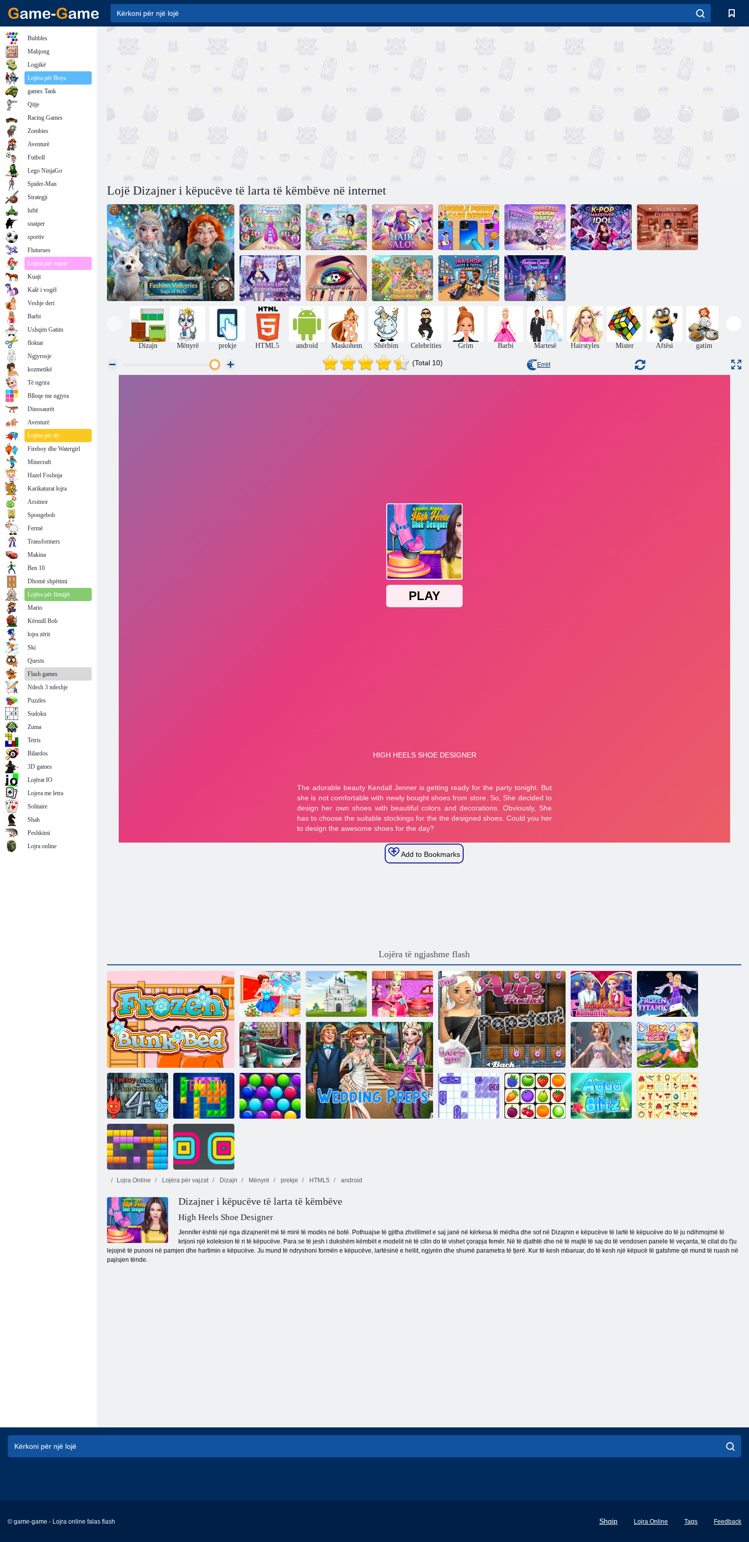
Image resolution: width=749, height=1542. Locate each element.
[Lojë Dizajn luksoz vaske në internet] (270, 1045)
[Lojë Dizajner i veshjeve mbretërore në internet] (601, 1045)
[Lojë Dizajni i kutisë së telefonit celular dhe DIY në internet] (468, 227)
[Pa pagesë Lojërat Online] (53, 13)
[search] (700, 13)
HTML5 (319, 1180)
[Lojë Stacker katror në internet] (203, 1147)
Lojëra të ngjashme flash (424, 954)
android (350, 1180)
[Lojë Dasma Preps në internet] (369, 1070)
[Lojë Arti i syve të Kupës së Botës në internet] (336, 278)
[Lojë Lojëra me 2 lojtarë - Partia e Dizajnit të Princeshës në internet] (535, 227)
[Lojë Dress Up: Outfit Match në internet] (270, 278)
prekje (288, 1180)
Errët (543, 364)
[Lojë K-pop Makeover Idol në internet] (601, 227)
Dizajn (227, 1180)
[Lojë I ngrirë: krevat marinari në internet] (170, 1019)
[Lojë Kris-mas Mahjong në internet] (667, 1096)
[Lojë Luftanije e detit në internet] (468, 1096)
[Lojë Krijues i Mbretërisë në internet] (336, 994)
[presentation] (114, 323)
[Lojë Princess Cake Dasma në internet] (402, 994)
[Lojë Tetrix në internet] (203, 1096)
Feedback (727, 1521)
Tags (691, 1521)
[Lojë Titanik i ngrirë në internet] (667, 994)
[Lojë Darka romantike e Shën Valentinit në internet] (601, 994)
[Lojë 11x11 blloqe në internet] (137, 1147)
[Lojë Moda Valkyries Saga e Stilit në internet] (170, 252)
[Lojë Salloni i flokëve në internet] (402, 227)
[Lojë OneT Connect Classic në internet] (535, 1096)
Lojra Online (134, 1180)
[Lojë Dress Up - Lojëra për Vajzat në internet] (270, 227)
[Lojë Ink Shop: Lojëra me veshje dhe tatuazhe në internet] (468, 278)
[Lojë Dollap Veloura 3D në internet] (667, 227)
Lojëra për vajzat (184, 1180)
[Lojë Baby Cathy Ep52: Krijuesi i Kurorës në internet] (402, 278)
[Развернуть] (736, 364)
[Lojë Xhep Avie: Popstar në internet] (502, 1019)
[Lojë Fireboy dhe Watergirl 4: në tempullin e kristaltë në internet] (137, 1096)
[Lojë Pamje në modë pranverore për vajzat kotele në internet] (336, 227)
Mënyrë (258, 1180)
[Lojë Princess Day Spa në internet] (270, 994)
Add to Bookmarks (429, 854)
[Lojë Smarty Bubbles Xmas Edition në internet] (270, 1096)
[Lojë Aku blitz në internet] (601, 1096)
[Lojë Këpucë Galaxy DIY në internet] (667, 1045)
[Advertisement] (265, 103)
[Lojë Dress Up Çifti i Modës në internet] (535, 278)
